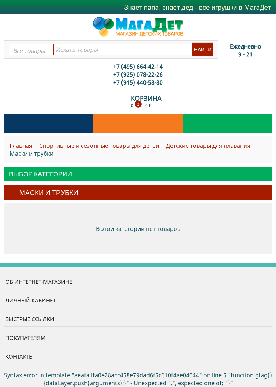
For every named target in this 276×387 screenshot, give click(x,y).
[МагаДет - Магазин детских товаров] (138, 26)
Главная (21, 146)
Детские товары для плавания (208, 146)
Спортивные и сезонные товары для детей (99, 146)
